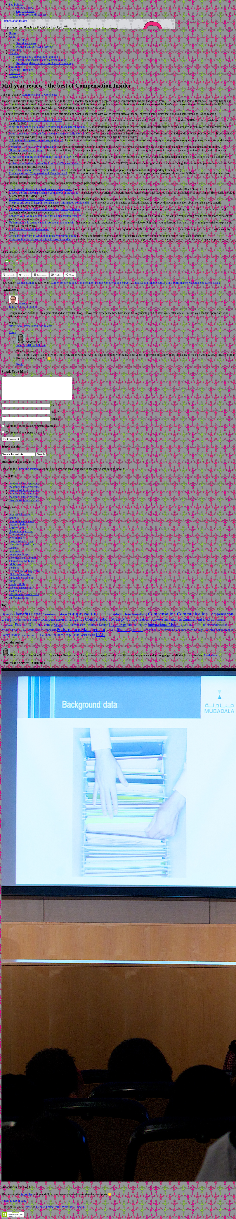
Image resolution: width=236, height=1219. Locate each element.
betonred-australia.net (21, 521)
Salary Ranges (224, 629)
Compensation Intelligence (62, 619)
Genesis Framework (48, 1206)
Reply (12, 332)
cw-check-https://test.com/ (24, 483)
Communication (55, 614)
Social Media (213, 282)
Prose (28, 1206)
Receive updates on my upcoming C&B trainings (44, 63)
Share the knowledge (58, 635)
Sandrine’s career (26, 43)
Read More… (212, 655)
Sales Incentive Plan (32, 635)
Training (14, 53)
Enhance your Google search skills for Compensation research (45, 215)
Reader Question (130, 630)
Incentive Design (97, 624)
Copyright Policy (26, 11)
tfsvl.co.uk (15, 591)
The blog (21, 40)
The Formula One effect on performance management (40, 189)
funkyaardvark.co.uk (21, 541)
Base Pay (8, 614)
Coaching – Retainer (21, 69)
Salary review (10, 635)
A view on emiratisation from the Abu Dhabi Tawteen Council (45, 163)
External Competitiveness (34, 624)
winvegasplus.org (19, 597)
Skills (75, 634)
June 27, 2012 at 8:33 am (31, 345)
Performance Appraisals (42, 630)
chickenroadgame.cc (21, 531)
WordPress (68, 1206)
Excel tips (209, 619)
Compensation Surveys (117, 282)
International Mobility (21, 561)
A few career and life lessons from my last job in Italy (40, 156)
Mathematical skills (160, 282)
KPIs (199, 625)
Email (53, 412)
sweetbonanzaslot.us (21, 587)
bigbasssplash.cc (18, 524)
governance (78, 624)
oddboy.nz (15, 564)
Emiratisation (140, 282)
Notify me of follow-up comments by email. (31, 425)
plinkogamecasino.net (21, 577)
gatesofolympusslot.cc (21, 544)
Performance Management (188, 282)
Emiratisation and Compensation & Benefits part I (38, 173)
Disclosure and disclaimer (31, 14)
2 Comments (49, 94)
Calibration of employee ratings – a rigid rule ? (36, 140)
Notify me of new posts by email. (25, 432)
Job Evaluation (189, 625)
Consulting (15, 50)
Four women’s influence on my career (31, 199)
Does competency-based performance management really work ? (46, 133)
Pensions (14, 567)
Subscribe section (28, 468)
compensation (68, 282)
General (13, 547)
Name (53, 405)
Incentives (117, 624)
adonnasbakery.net (19, 514)
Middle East (9, 630)
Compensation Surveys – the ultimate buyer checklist (40, 239)
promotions (111, 630)
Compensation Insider (14, 20)
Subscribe (14, 73)
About (12, 36)
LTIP (204, 625)
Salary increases (182, 630)
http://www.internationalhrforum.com (30, 325)
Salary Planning (204, 630)
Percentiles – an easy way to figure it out (32, 146)
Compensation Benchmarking (123, 614)
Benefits (13, 517)
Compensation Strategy (105, 619)
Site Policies (16, 4)
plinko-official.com (20, 574)
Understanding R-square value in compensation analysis (42, 222)
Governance (16, 551)
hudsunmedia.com (19, 554)
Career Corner (17, 527)
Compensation (25, 282)
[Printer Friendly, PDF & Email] (14, 262)
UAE (100, 634)
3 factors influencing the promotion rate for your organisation (44, 209)
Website (55, 418)
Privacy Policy (24, 7)
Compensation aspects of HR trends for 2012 (36, 120)
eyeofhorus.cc (17, 537)
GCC (58, 624)
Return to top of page (13, 1200)
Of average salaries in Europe (26, 150)
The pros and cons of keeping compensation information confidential (49, 202)
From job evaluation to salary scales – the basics (37, 170)
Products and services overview (34, 46)
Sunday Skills (17, 584)
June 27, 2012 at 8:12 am (23, 306)
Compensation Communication (178, 614)
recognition (150, 629)
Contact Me (15, 76)
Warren (22, 303)
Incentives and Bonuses (22, 557)
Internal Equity (137, 624)
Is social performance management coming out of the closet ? (44, 192)
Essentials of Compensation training (37, 56)
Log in (81, 1206)
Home (12, 33)
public (12, 581)
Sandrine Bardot (31, 94)
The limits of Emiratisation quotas (29, 229)
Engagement (192, 619)
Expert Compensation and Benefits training (41, 60)
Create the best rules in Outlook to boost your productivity (43, 235)
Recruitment (164, 630)
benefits (23, 614)
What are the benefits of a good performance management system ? (48, 126)
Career (54, 282)
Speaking (14, 66)
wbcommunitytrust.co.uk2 (24, 594)
